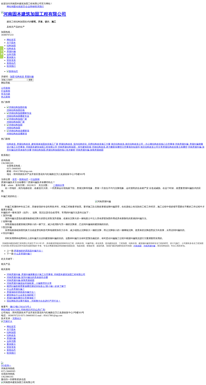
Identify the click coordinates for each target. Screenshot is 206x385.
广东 (42, 309)
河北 (33, 309)
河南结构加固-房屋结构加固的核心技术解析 (53, 150)
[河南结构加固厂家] (17, 119)
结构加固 (11, 45)
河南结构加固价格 (16, 110)
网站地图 (11, 6)
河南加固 (138, 246)
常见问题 (5, 94)
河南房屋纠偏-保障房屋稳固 (89, 150)
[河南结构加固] (14, 125)
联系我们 (39, 6)
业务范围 (11, 54)
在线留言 (20, 6)
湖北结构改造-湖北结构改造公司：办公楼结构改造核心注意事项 (142, 144)
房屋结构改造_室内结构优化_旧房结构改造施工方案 (84, 144)
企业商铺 (30, 6)
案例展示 (11, 57)
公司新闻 (5, 88)
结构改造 (11, 48)
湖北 (28, 309)
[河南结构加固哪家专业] (19, 113)
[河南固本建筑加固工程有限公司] (33, 14)
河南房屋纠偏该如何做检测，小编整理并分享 (29, 283)
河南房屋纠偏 (149, 246)
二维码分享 (58, 185)
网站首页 (11, 40)
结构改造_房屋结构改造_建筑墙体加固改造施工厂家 (32, 144)
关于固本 (11, 42)
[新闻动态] (12, 71)
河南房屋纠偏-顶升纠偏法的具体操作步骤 (27, 277)
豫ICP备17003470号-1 (20, 306)
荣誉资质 (11, 60)
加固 (12, 76)
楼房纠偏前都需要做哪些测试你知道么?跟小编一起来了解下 (36, 286)
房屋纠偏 (11, 51)
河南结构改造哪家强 (17, 133)
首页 (14, 179)
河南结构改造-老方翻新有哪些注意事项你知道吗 (116, 147)
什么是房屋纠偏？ (23, 254)
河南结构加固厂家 (16, 122)
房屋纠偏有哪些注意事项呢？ (21, 298)
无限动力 (16, 318)
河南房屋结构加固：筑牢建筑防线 (74, 147)
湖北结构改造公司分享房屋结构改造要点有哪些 (163, 147)
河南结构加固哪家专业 (18, 116)
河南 (23, 309)
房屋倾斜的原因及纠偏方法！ (28, 251)
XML (18, 309)
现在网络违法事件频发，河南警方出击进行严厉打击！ (34, 301)
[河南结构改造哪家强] (18, 131)
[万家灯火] (6, 321)
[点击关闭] (1, 360)
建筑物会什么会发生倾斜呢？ (21, 295)
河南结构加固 (13, 128)
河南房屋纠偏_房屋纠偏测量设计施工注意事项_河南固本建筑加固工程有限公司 (46, 274)
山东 (37, 309)
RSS (13, 309)
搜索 (30, 80)
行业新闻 (5, 91)
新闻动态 (11, 63)
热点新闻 (5, 97)
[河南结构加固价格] (17, 107)
